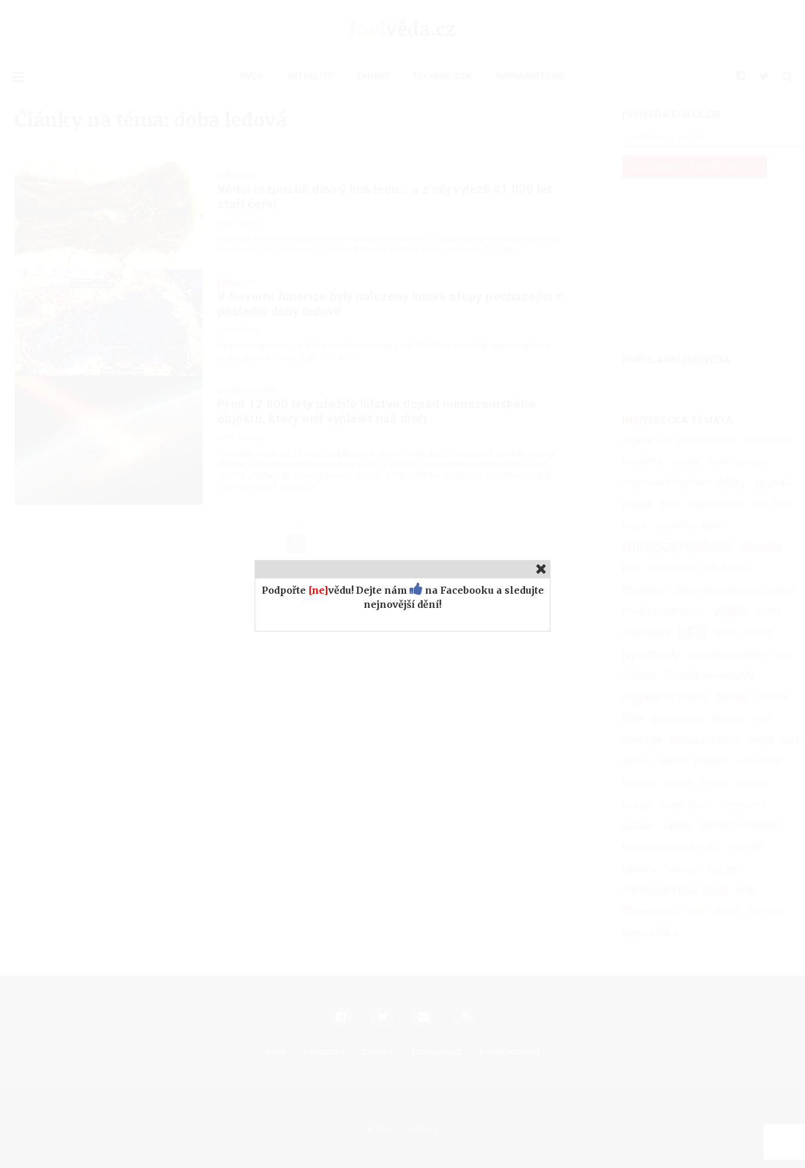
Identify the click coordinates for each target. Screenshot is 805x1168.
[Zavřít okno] (541, 569)
